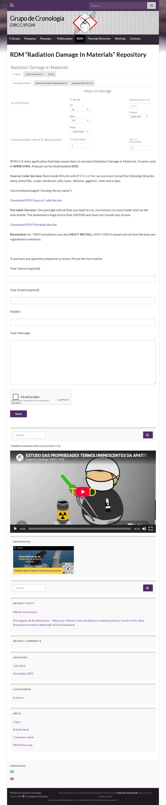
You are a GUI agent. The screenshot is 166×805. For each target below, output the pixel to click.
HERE (74, 166)
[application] (83, 492)
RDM (80, 38)
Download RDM (21, 200)
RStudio (64, 176)
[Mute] (144, 529)
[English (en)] (12, 779)
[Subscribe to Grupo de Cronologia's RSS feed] (12, 4)
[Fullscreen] (151, 529)
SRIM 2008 (101, 234)
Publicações (64, 38)
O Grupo (14, 38)
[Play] (15, 529)
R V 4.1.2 (83, 176)
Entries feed (21, 729)
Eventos (18, 697)
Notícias (120, 38)
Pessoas (45, 38)
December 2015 (23, 673)
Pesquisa (30, 38)
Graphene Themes (38, 796)
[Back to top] (157, 796)
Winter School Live (25, 612)
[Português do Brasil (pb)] (12, 771)
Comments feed (23, 737)
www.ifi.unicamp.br (127, 792)
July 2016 (19, 665)
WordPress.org (22, 745)
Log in (17, 721)
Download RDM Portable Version (33, 224)
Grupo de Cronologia (37, 18)
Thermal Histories (99, 38)
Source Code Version (47, 200)
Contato (135, 38)
